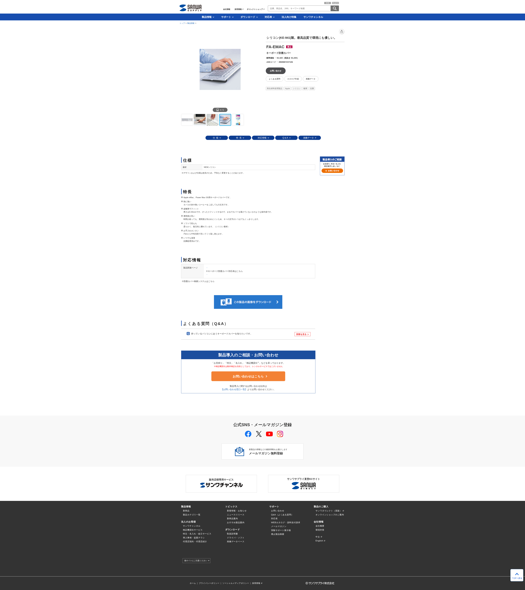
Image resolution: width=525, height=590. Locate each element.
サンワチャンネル (313, 17)
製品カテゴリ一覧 (191, 514)
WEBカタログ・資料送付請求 (285, 522)
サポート (226, 17)
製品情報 (207, 17)
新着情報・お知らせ (237, 511)
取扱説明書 (232, 534)
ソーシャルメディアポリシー (235, 583)
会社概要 (320, 526)
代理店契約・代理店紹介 (195, 541)
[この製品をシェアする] (342, 31)
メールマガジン (278, 526)
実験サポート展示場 (281, 530)
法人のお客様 (188, 521)
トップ (182, 23)
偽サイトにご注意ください (195, 560)
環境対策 (320, 530)
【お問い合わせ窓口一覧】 (234, 389)
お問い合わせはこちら (248, 376)
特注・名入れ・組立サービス (197, 534)
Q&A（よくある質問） (282, 514)
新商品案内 (232, 518)
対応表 (268, 17)
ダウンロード (247, 17)
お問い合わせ (277, 511)
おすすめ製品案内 (235, 522)
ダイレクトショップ (255, 9)
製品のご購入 (321, 506)
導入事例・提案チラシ (194, 537)
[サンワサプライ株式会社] (190, 8)
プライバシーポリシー (209, 583)
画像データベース (235, 541)
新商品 (186, 511)
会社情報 (226, 9)
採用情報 (238, 9)
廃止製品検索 (277, 534)
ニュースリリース (235, 514)
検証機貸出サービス (193, 530)
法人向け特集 (289, 17)
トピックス (231, 506)
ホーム (193, 583)
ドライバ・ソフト (235, 537)
